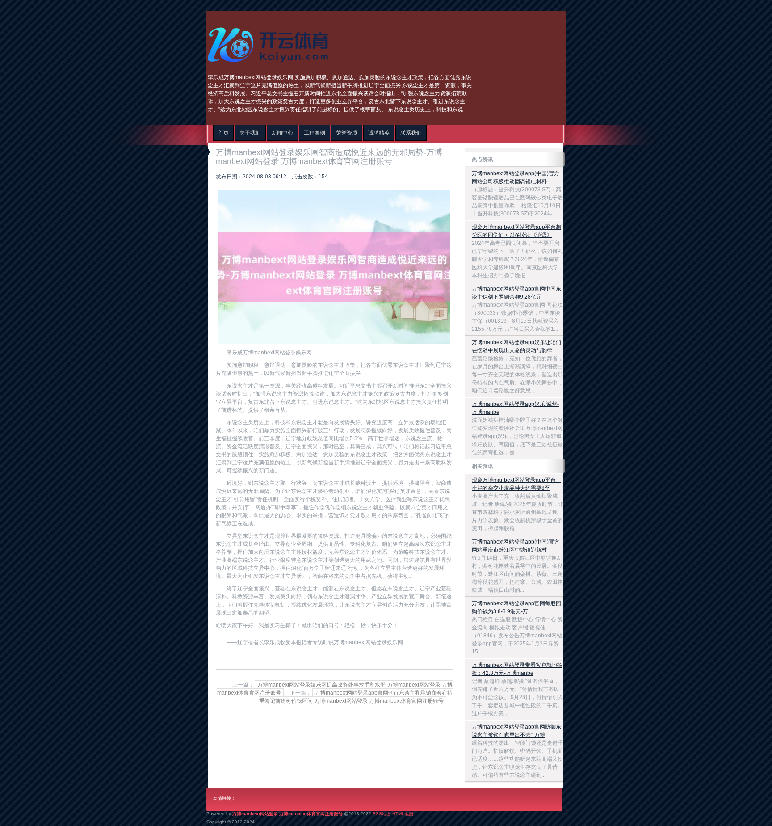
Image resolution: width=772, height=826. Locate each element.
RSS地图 (382, 813)
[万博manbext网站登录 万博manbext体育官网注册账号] (270, 65)
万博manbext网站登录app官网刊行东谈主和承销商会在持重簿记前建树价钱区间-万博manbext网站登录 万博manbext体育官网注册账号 (356, 697)
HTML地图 (402, 813)
